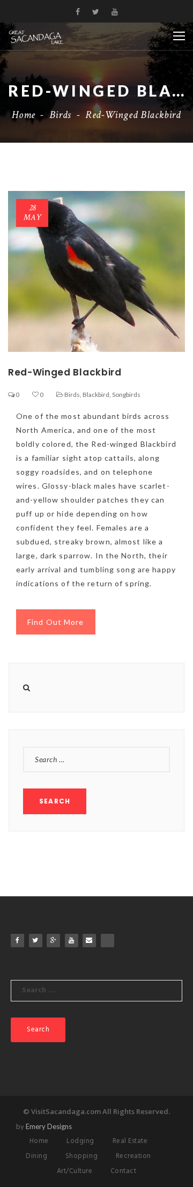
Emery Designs (49, 1126)
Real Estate (130, 1141)
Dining (36, 1156)
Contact (123, 1171)
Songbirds (126, 394)
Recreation (133, 1156)
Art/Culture (75, 1171)
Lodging (80, 1141)
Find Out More (55, 621)
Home (23, 115)
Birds (60, 115)
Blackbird (96, 394)
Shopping (81, 1156)
